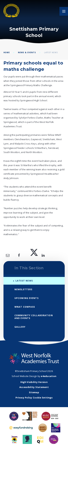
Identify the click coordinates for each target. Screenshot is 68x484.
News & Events (27, 52)
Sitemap (34, 392)
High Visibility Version (34, 382)
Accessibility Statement (34, 387)
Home (6, 52)
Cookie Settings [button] (42, 397)
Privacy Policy (24, 397)
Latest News (51, 52)
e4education (48, 376)
